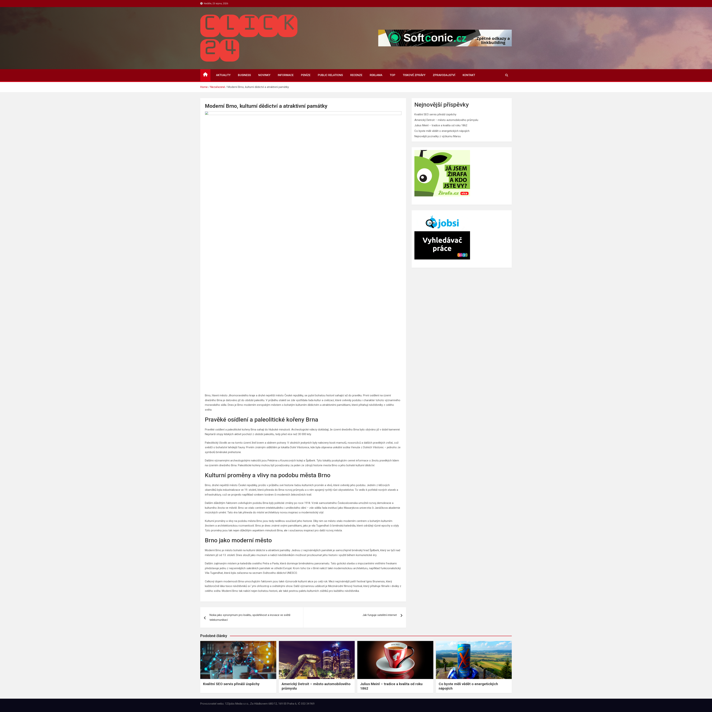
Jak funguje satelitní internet (379, 615)
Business (244, 75)
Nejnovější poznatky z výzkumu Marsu (437, 136)
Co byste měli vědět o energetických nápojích (441, 131)
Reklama (376, 75)
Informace (286, 75)
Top (392, 75)
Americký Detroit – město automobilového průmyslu (446, 120)
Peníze (305, 75)
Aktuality (223, 75)
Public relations (330, 75)
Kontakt (469, 75)
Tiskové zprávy (414, 75)
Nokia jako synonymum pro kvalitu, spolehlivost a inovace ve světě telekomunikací (250, 617)
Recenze (356, 75)
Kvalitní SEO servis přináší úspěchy (435, 114)
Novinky (264, 75)
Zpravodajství (444, 75)
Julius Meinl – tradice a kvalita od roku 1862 (440, 125)
